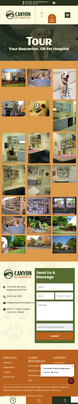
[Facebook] (54, 3)
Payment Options (36, 370)
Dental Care (9, 377)
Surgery (7, 372)
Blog (30, 380)
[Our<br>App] (52, 16)
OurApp (52, 20)
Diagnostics (9, 367)
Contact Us (58, 362)
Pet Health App (35, 375)
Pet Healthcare (35, 366)
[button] (67, 15)
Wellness (7, 362)
